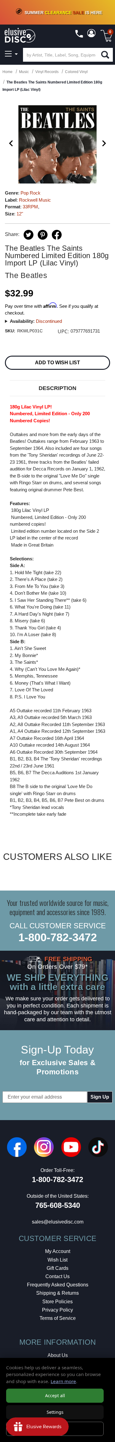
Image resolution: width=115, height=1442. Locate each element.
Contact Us (57, 1276)
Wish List (57, 1259)
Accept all (55, 1395)
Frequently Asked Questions (57, 1284)
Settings (55, 1412)
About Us (58, 1355)
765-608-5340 (57, 1205)
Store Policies (57, 1301)
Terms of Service (58, 1318)
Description (57, 388)
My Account (57, 1251)
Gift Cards (57, 1268)
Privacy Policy (57, 1309)
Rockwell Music (35, 200)
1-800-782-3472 (57, 937)
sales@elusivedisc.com (57, 1221)
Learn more (63, 1381)
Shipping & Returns (57, 1293)
